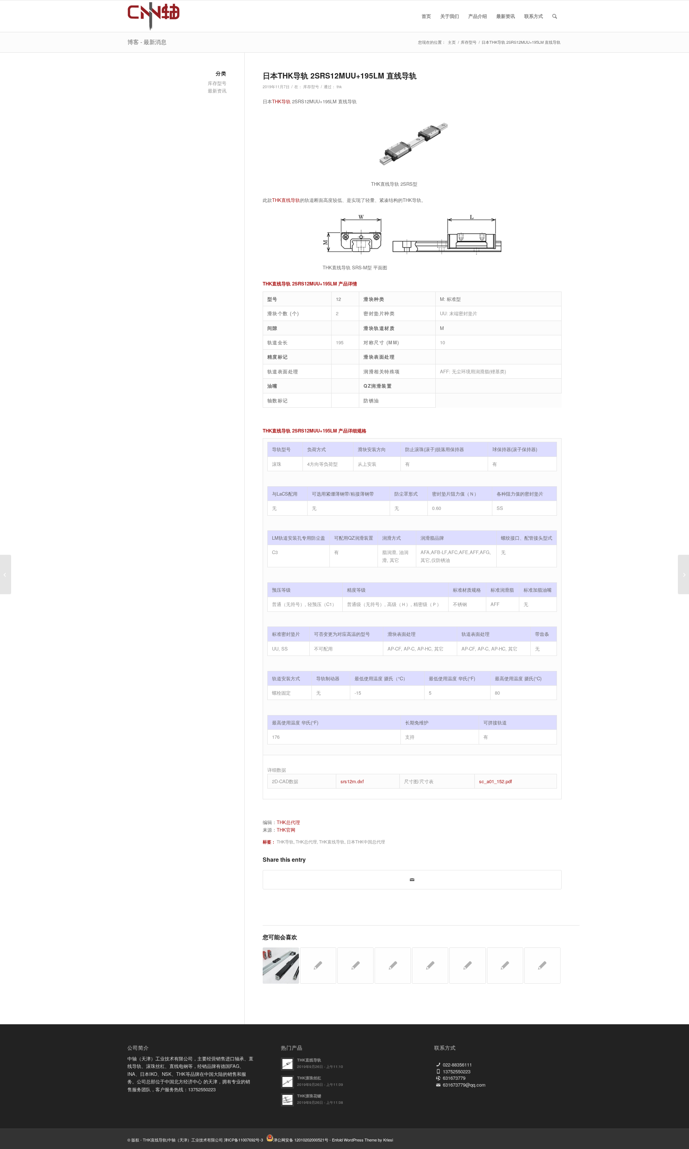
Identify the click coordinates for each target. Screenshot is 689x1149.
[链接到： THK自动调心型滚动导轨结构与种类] (393, 965)
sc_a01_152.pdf (495, 781)
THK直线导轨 (286, 200)
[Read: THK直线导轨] (287, 1064)
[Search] (555, 16)
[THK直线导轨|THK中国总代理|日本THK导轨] (161, 16)
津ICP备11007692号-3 (243, 1140)
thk (339, 86)
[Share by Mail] (412, 879)
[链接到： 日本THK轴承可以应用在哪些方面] (318, 965)
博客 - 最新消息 (147, 42)
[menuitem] (426, 16)
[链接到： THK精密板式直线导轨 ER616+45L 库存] (467, 965)
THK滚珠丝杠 (309, 1078)
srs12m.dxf (352, 781)
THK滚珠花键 (309, 1095)
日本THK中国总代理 (366, 842)
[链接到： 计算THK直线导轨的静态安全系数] (505, 965)
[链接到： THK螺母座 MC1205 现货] (355, 965)
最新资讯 (217, 90)
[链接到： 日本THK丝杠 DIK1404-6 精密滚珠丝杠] (542, 965)
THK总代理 (288, 822)
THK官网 (286, 829)
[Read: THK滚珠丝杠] (287, 1081)
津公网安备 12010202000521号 (300, 1140)
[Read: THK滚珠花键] (287, 1099)
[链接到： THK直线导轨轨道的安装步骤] (430, 965)
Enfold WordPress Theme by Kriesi (362, 1140)
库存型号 (311, 86)
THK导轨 (281, 101)
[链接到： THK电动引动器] (281, 965)
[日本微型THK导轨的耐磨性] (5, 574)
